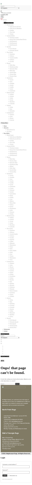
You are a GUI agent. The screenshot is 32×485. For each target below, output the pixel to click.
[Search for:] (8, 384)
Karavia (12, 309)
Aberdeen (12, 54)
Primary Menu (4, 123)
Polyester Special (14, 50)
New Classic (10, 52)
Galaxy (11, 278)
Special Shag (13, 72)
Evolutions (12, 276)
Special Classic (13, 325)
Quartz (11, 206)
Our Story (9, 131)
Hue (11, 281)
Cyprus (11, 188)
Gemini (12, 191)
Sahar (11, 252)
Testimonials (7, 329)
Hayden (12, 279)
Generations (13, 193)
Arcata (11, 99)
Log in (4, 475)
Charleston (12, 90)
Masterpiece (13, 245)
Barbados (12, 110)
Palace (11, 246)
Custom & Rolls (11, 35)
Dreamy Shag (13, 76)
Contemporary (10, 112)
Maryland (12, 312)
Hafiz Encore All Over (15, 26)
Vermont (12, 212)
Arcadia (12, 61)
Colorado (12, 103)
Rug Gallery (7, 133)
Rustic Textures (13, 290)
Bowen (11, 118)
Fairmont (12, 190)
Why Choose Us (11, 129)
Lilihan (11, 241)
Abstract (12, 114)
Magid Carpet (10, 24)
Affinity (12, 94)
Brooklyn (12, 101)
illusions (12, 283)
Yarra (11, 259)
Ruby (11, 248)
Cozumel (12, 305)
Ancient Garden (14, 57)
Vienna (11, 256)
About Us (6, 127)
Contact (5, 331)
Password (7, 470)
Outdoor (9, 105)
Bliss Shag (12, 70)
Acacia (11, 79)
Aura (11, 81)
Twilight (12, 296)
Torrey (11, 316)
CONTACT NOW (5, 334)
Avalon (11, 85)
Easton (11, 272)
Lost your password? (7, 479)
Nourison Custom (14, 37)
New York (12, 32)
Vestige (11, 213)
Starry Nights (13, 250)
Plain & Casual (10, 92)
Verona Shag (13, 74)
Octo (11, 254)
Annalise (12, 83)
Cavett (11, 88)
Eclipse (11, 274)
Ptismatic (12, 289)
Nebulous (12, 287)
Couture (12, 270)
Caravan (12, 120)
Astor (11, 116)
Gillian (11, 310)
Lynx (11, 199)
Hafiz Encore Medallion (16, 28)
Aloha (11, 107)
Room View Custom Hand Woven (18, 39)
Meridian (12, 314)
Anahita (12, 30)
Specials (9, 46)
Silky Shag (12, 65)
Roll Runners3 (13, 44)
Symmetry (12, 292)
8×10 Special (13, 48)
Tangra (11, 294)
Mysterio (12, 285)
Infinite (11, 197)
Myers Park (12, 202)
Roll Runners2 (13, 43)
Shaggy (8, 63)
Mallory (12, 201)
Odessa (11, 204)
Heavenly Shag (13, 68)
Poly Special (13, 323)
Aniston (12, 96)
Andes (11, 98)
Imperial (12, 239)
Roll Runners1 (13, 41)
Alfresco (12, 55)
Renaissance (13, 208)
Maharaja (12, 243)
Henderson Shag (14, 66)
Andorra (12, 59)
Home (5, 126)
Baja (11, 109)
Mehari (11, 166)
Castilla (12, 87)
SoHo (11, 210)
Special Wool (13, 327)
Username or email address (11, 464)
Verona (11, 33)
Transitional (10, 77)
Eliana (11, 195)
